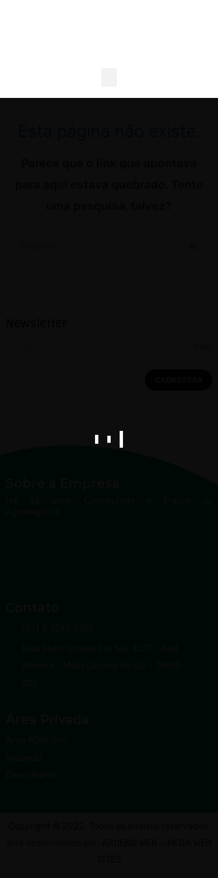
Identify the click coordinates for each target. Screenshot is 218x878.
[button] (109, 77)
